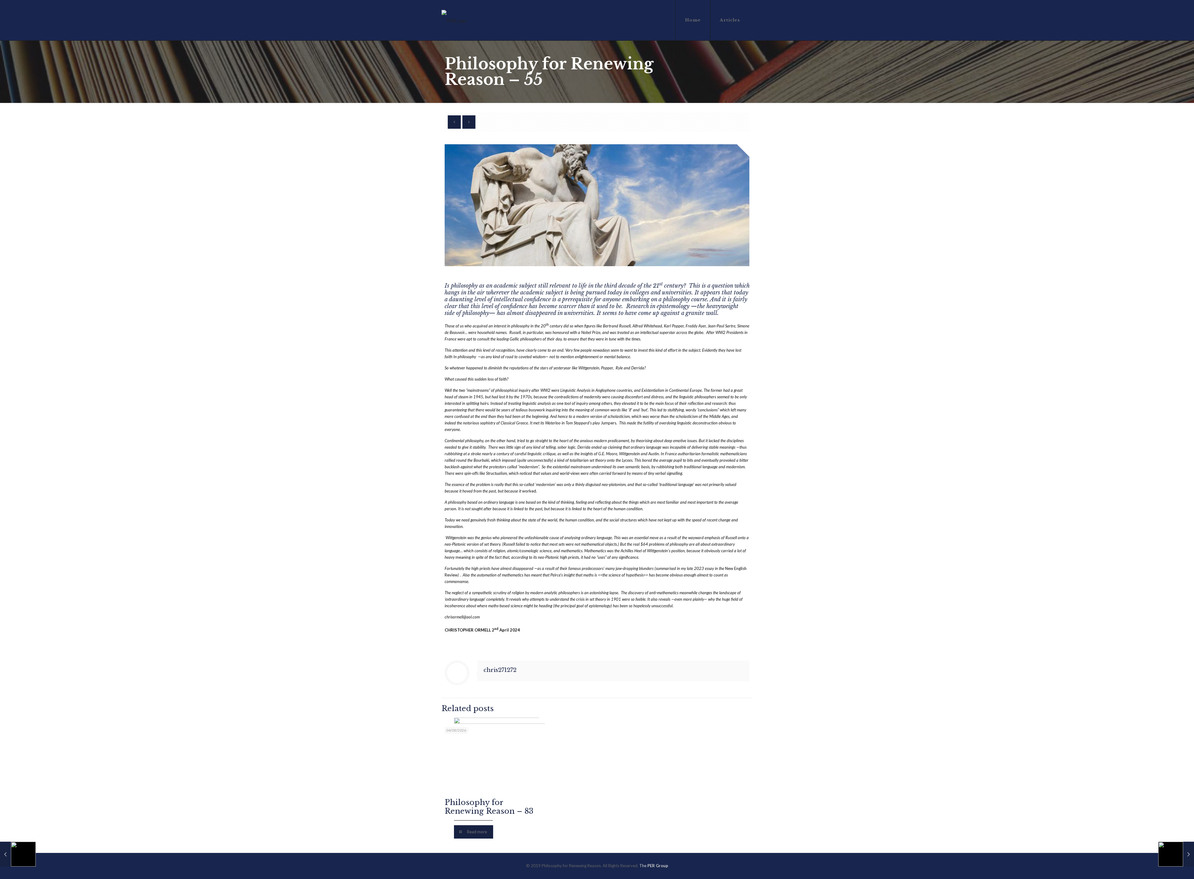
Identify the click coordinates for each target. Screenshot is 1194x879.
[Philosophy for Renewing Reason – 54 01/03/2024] (18, 854)
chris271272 (500, 670)
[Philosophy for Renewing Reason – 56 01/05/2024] (1176, 854)
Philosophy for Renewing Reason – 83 (489, 807)
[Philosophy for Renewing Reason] (454, 20)
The (653, 865)
